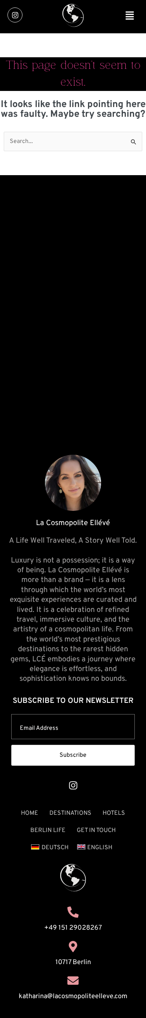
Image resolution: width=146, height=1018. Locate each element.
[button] (129, 16)
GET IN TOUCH (96, 830)
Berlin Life (48, 830)
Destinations (70, 813)
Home (29, 813)
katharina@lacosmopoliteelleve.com (73, 996)
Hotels (114, 813)
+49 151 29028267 (73, 928)
